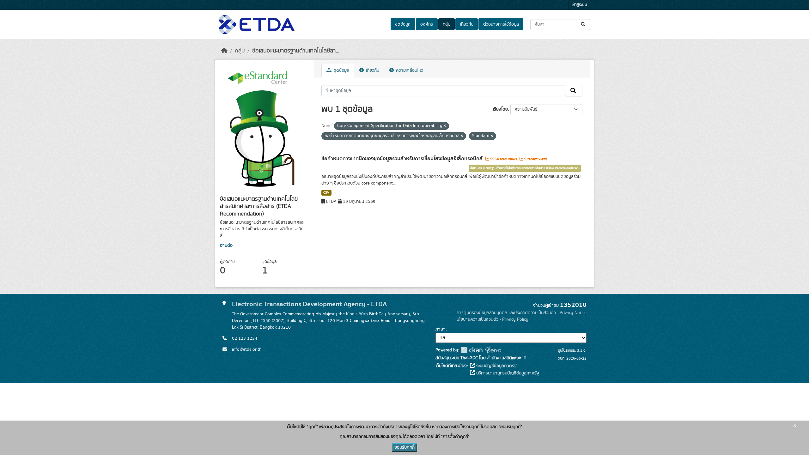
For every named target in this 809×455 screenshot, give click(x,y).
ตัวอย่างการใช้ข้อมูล (501, 24)
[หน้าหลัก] (224, 51)
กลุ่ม (446, 24)
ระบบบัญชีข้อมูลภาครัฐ (496, 366)
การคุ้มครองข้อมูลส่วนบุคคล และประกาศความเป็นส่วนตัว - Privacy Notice (522, 313)
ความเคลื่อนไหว (409, 70)
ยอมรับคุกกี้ (404, 447)
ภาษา (440, 329)
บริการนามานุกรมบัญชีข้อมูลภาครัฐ (507, 373)
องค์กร (426, 24)
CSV (326, 192)
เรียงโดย (500, 109)
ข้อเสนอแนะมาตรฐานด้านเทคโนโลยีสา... (295, 51)
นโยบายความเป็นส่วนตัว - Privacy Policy (492, 319)
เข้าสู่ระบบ (579, 5)
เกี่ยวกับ (466, 24)
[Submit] (583, 24)
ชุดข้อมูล (403, 24)
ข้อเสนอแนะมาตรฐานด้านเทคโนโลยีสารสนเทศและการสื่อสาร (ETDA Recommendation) (525, 168)
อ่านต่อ (226, 245)
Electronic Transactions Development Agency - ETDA (309, 304)
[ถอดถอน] (445, 126)
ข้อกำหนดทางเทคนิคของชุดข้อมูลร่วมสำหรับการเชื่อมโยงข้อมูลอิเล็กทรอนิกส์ (402, 159)
